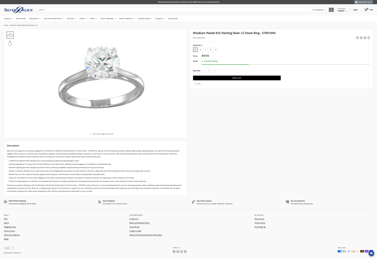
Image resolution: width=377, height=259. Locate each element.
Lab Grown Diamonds (52, 19)
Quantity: (196, 70)
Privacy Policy (9, 231)
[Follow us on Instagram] (177, 251)
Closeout (158, 19)
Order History (260, 223)
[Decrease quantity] (204, 71)
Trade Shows (134, 227)
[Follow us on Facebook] (174, 251)
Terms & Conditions (12, 235)
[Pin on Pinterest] (361, 37)
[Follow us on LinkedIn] (185, 251)
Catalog (7, 19)
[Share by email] (368, 37)
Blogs (6, 239)
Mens (92, 19)
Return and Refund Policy (139, 223)
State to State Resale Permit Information (145, 235)
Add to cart (236, 78)
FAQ (5, 219)
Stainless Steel (144, 19)
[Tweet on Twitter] (365, 37)
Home (6, 25)
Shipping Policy (10, 227)
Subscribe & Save (365, 2)
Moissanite (33, 19)
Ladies (82, 19)
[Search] (331, 10)
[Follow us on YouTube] (181, 251)
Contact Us (133, 219)
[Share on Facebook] (357, 37)
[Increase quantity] (214, 71)
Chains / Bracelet (106, 19)
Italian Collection (125, 19)
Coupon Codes (135, 231)
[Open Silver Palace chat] (371, 253)
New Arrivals (21, 19)
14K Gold (70, 19)
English (7, 248)
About (6, 223)
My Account (259, 219)
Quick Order (173, 19)
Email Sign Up (260, 227)
